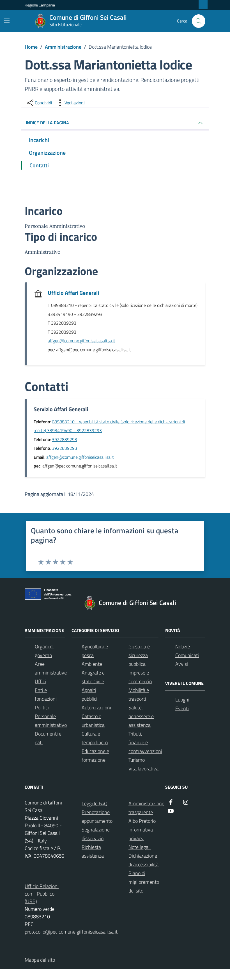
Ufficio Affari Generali (73, 292)
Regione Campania (40, 5)
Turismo (136, 760)
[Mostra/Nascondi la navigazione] (6, 20)
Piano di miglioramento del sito (143, 881)
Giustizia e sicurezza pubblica (139, 655)
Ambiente (92, 664)
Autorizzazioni (96, 707)
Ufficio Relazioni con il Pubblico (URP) (42, 893)
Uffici (40, 681)
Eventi (182, 708)
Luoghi (182, 699)
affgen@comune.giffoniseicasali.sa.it (81, 340)
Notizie (182, 646)
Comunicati (187, 655)
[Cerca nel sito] (198, 21)
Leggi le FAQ (94, 803)
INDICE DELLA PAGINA (47, 122)
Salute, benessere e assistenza (141, 716)
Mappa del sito (40, 960)
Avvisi (181, 664)
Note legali (139, 847)
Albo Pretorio (142, 821)
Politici (42, 707)
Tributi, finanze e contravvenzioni (145, 742)
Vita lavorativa (143, 768)
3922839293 (64, 439)
